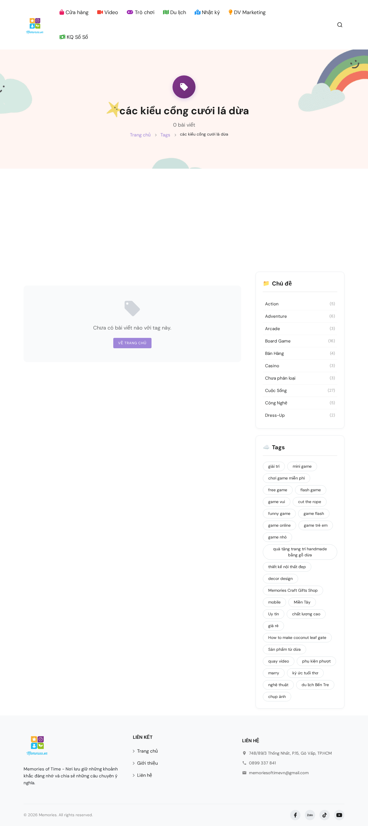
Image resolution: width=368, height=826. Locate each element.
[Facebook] (295, 815)
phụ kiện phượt (316, 661)
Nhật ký (210, 12)
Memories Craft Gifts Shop (293, 590)
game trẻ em (315, 525)
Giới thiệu (147, 763)
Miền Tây (302, 602)
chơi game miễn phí (286, 478)
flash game (310, 489)
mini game (302, 466)
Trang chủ (140, 135)
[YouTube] (339, 815)
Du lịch (177, 12)
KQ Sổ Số (76, 37)
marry (273, 672)
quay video (278, 661)
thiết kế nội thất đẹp (287, 566)
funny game (279, 513)
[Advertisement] (184, 212)
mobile (274, 602)
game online (279, 525)
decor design (280, 578)
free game (277, 489)
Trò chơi (143, 12)
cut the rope (309, 501)
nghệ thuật (278, 684)
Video (110, 12)
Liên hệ (144, 775)
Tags (165, 135)
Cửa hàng (76, 12)
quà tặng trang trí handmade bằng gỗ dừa (300, 551)
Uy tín (273, 613)
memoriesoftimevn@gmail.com (279, 772)
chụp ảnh (277, 696)
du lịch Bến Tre (315, 684)
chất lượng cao (306, 613)
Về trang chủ (132, 343)
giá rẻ (273, 625)
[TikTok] (324, 815)
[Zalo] (310, 815)
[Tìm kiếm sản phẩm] (339, 24)
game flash (314, 513)
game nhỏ (277, 537)
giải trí (273, 466)
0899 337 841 (262, 763)
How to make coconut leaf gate (297, 637)
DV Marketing (249, 12)
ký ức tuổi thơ (305, 672)
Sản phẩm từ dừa (284, 649)
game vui (276, 501)
